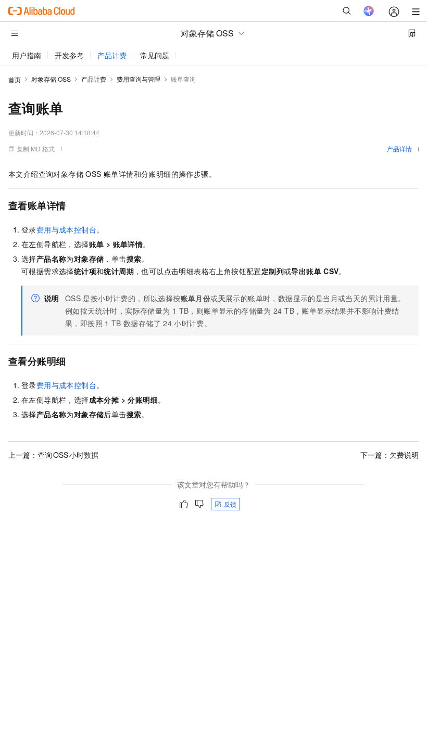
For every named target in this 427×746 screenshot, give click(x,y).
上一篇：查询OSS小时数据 (53, 454)
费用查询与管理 (138, 78)
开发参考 (69, 55)
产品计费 (112, 55)
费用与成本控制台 (66, 229)
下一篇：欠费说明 (389, 454)
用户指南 (26, 55)
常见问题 (154, 55)
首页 (14, 79)
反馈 (230, 503)
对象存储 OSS (51, 78)
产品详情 (399, 148)
